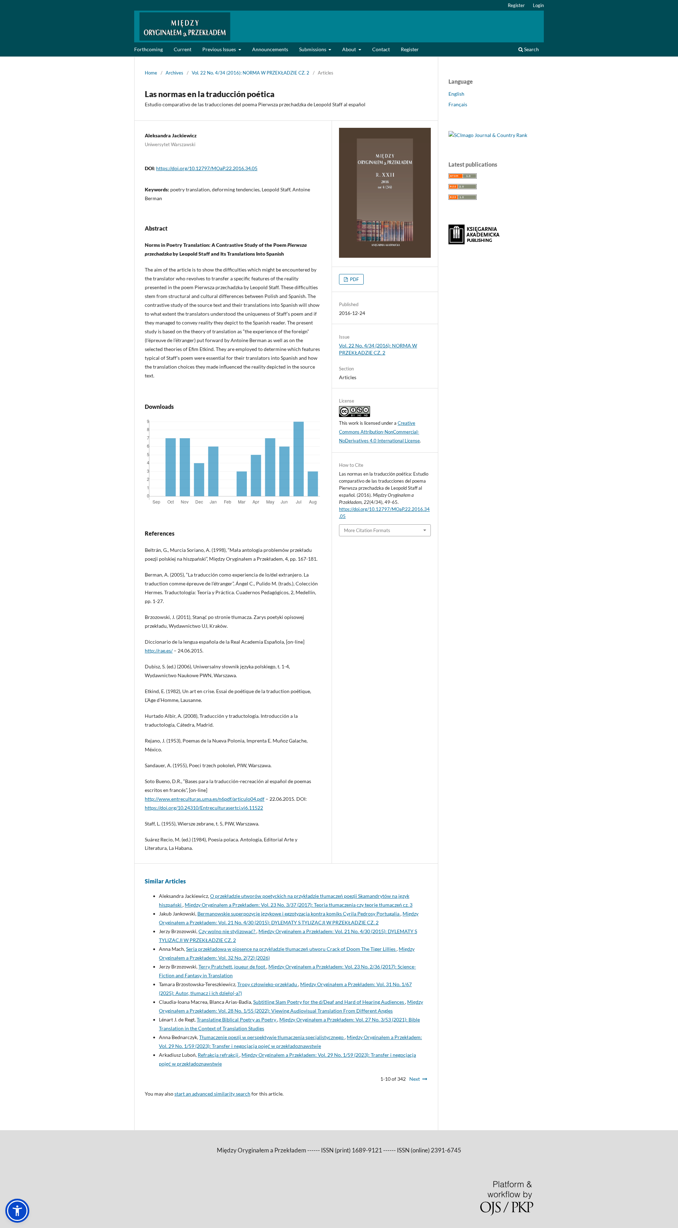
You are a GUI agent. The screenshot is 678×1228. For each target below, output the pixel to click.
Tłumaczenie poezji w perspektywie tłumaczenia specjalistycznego (272, 1037)
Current (182, 49)
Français (457, 104)
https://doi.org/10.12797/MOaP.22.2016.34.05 (206, 168)
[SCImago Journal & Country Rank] (487, 135)
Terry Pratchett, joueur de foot (232, 967)
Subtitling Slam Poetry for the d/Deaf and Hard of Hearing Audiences (329, 1002)
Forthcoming (148, 49)
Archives (174, 73)
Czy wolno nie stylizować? (227, 931)
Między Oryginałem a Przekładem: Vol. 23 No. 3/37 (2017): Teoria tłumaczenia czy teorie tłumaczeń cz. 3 (298, 905)
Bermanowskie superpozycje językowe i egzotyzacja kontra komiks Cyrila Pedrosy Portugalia (298, 914)
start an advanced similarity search (212, 1094)
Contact (381, 49)
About (349, 49)
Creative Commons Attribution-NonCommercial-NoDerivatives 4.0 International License (379, 431)
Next (414, 1079)
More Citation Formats (367, 530)
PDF (354, 279)
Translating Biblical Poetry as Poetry (237, 1020)
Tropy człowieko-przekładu (267, 984)
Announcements (270, 49)
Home (151, 73)
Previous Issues (219, 49)
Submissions (313, 49)
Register (410, 49)
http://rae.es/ (159, 651)
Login (538, 5)
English (456, 94)
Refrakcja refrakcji (218, 1055)
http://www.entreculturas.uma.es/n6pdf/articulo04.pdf (204, 799)
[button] (17, 1210)
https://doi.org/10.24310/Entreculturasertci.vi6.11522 (204, 808)
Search (531, 49)
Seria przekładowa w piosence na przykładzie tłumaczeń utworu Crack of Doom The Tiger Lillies (291, 949)
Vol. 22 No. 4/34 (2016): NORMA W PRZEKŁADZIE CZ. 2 (250, 73)
